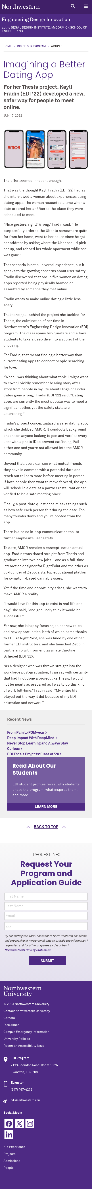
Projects (9, 1154)
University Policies (17, 1038)
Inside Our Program (31, 46)
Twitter (19, 1123)
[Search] (73, 6)
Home (8, 46)
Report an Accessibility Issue (24, 1045)
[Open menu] (86, 6)
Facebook (8, 1123)
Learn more (46, 807)
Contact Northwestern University (27, 1011)
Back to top (46, 827)
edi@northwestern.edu (25, 1100)
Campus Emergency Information (26, 1031)
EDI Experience (14, 1147)
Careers (9, 1018)
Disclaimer (11, 1025)
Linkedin (8, 1134)
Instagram (29, 1123)
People (9, 1167)
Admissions (12, 1160)
